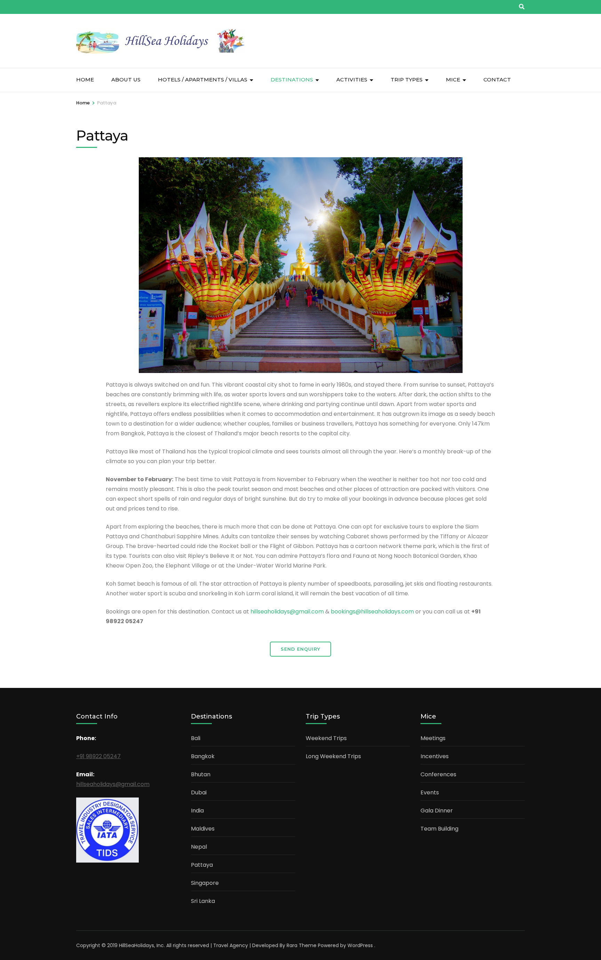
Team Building (439, 829)
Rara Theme (301, 945)
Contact (497, 79)
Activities (351, 79)
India (197, 811)
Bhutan (200, 774)
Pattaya (202, 865)
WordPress (360, 945)
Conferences (438, 774)
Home (85, 79)
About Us (126, 79)
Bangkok (203, 756)
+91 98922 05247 (98, 756)
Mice (453, 79)
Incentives (434, 756)
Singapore (205, 883)
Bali (195, 738)
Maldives (203, 829)
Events (429, 792)
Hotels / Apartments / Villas (202, 79)
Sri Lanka (203, 901)
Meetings (433, 738)
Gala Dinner (436, 811)
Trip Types (407, 79)
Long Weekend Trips (333, 756)
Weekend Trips (326, 738)
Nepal (199, 847)
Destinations (292, 79)
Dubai (199, 792)
